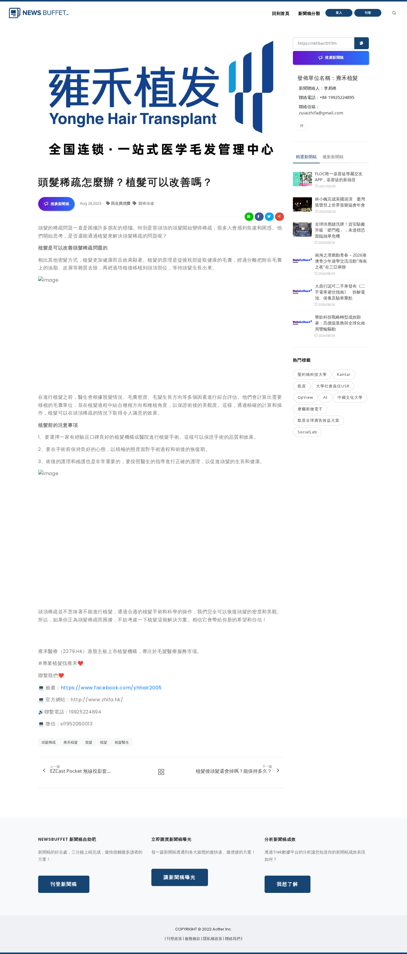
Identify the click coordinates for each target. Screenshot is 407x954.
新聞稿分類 (309, 13)
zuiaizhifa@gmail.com (321, 113)
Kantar (344, 374)
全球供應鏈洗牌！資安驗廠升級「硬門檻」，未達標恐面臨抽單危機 (340, 230)
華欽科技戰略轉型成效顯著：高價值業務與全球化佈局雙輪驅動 (340, 323)
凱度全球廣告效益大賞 (318, 420)
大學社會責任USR (332, 386)
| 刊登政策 (174, 938)
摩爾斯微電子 (310, 409)
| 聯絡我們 (232, 938)
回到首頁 (280, 13)
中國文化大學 (350, 397)
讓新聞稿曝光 (180, 877)
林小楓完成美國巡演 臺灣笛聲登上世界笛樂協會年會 (340, 202)
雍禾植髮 (70, 742)
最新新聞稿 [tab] (333, 156)
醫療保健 (146, 203)
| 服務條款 (192, 938)
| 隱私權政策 (212, 938)
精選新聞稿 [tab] (306, 156)
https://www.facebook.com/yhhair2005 (111, 687)
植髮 (103, 742)
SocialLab (307, 432)
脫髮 (88, 742)
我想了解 (287, 884)
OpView (305, 397)
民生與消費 (121, 203)
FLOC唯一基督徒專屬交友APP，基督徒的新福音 (339, 176)
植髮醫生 (122, 742)
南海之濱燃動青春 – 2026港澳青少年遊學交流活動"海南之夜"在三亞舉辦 (341, 261)
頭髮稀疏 (48, 742)
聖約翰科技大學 (312, 374)
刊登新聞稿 (63, 884)
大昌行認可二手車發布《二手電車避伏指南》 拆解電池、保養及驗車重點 (340, 292)
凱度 (302, 386)
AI (325, 397)
